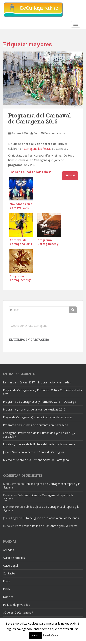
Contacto (9, 573)
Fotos (7, 581)
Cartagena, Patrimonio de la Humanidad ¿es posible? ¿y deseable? (39, 434)
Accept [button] (35, 635)
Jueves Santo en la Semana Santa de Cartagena (34, 452)
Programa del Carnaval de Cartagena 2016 (39, 118)
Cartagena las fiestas (38, 149)
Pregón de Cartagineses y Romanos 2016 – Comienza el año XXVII (42, 392)
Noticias (8, 597)
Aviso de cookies (14, 558)
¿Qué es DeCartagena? (18, 612)
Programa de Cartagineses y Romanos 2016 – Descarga (39, 401)
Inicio (6, 589)
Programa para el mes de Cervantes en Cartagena (35, 425)
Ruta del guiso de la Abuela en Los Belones (51, 518)
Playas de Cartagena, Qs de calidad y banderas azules (38, 417)
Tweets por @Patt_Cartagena (28, 326)
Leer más (70, 175)
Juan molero (11, 507)
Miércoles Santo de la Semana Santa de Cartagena (36, 460)
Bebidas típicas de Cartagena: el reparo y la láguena (41, 485)
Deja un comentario (56, 133)
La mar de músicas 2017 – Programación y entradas (37, 382)
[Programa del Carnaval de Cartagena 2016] (43, 80)
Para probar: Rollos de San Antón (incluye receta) (47, 526)
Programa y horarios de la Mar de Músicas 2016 (34, 409)
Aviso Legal (10, 565)
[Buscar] (73, 309)
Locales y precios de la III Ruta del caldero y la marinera (39, 444)
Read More (50, 635)
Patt (36, 133)
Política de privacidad (16, 605)
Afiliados (8, 550)
